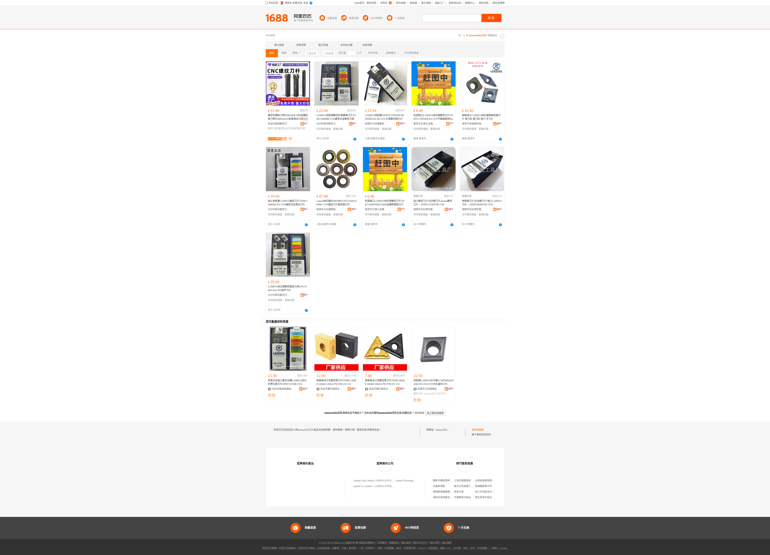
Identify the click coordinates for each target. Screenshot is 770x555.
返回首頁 (419, 413)
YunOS (422, 548)
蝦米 (398, 548)
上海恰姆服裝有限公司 (466, 480)
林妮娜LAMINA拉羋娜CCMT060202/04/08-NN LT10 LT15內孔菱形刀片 (433, 382)
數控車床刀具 (285, 128)
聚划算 (352, 548)
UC (449, 548)
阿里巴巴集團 (269, 548)
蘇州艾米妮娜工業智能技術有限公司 (473, 486)
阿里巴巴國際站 (287, 548)
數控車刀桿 (299, 128)
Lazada (503, 548)
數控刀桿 (273, 128)
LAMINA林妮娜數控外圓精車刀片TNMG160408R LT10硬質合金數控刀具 (336, 117)
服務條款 (394, 543)
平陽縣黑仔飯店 (462, 497)
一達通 (493, 548)
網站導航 (447, 543)
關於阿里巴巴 (420, 543)
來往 (465, 548)
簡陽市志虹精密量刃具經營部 (424, 209)
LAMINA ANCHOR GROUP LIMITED (394, 480)
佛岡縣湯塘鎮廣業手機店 (446, 491)
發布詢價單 (478, 429)
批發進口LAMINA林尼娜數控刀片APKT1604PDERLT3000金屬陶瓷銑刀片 (384, 203)
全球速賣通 (323, 548)
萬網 (442, 548)
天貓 (343, 548)
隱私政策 (406, 543)
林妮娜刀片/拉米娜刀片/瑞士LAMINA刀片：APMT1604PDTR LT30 (482, 203)
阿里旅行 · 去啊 (374, 548)
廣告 (305, 119)
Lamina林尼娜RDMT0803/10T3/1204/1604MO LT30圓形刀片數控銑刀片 (336, 203)
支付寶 (457, 548)
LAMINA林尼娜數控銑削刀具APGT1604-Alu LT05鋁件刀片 (287, 288)
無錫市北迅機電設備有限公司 (376, 123)
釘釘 (472, 548)
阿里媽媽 (389, 548)
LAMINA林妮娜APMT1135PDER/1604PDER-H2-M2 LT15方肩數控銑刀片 (384, 117)
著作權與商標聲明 (365, 543)
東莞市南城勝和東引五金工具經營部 (473, 123)
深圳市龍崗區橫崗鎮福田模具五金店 (283, 389)
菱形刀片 (418, 393)
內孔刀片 (441, 393)
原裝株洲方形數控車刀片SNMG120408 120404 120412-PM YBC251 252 (336, 382)
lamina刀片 (430, 393)
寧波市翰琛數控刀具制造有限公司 (279, 123)
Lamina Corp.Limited (363, 480)
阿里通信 (433, 548)
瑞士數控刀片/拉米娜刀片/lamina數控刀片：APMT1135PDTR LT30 (432, 203)
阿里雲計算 (410, 548)
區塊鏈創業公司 (483, 486)
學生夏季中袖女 (483, 497)
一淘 (360, 548)
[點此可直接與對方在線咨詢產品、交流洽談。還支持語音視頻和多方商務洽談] (355, 139)
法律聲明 (382, 543)
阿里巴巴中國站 (306, 548)
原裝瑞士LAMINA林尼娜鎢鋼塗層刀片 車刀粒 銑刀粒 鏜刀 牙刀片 (481, 117)
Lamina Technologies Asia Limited (411, 480)
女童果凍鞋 (439, 486)
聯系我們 (435, 543)
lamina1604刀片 (444, 429)
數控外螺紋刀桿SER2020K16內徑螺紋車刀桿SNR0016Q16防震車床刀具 (288, 117)
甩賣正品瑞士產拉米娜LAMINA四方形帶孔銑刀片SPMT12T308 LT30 (287, 382)
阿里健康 (482, 548)
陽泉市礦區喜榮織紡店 (445, 480)
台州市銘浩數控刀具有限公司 (327, 123)
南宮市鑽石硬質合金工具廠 (331, 389)
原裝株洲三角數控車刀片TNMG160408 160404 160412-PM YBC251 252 (385, 382)
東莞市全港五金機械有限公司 (424, 123)
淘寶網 (335, 548)
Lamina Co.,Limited (362, 486)
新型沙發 (459, 491)
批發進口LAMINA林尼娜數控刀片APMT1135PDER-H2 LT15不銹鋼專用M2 (433, 117)
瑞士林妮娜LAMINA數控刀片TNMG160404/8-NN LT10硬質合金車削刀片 (288, 203)
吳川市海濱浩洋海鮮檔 (487, 491)
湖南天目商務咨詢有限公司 (447, 497)
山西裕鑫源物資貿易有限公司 (490, 480)
